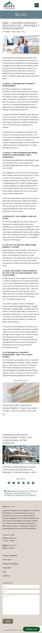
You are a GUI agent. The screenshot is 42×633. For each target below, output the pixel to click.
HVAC (6, 493)
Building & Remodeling (10, 564)
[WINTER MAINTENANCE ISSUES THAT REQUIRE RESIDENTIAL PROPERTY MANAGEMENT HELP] (21, 455)
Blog (23, 32)
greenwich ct (25, 491)
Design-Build (7, 568)
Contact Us (6, 576)
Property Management (10, 556)
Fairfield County (15, 491)
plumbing (21, 493)
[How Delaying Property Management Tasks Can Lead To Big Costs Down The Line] (21, 392)
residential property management (25, 495)
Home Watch (7, 560)
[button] (37, 5)
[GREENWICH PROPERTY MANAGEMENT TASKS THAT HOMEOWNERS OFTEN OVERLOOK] (21, 422)
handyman (33, 491)
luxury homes (13, 493)
